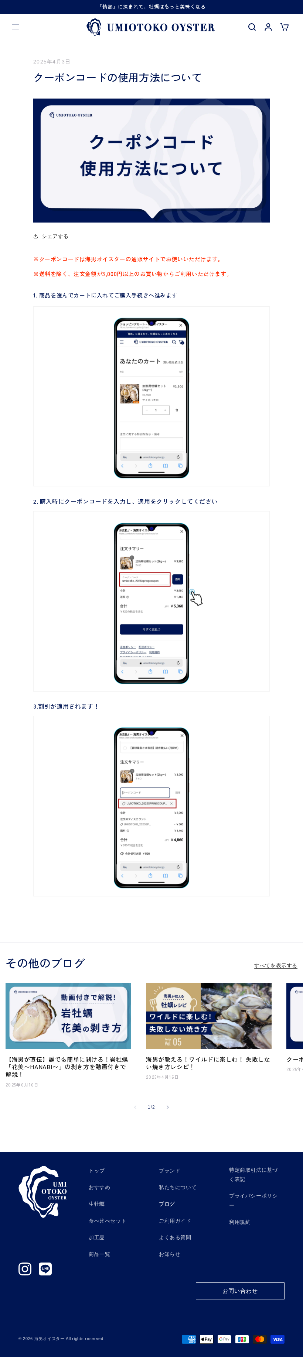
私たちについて (178, 1187)
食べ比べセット (107, 1221)
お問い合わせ (240, 1291)
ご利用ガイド (175, 1221)
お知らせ (169, 1254)
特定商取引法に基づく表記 (253, 1174)
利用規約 (240, 1222)
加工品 (97, 1237)
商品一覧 (99, 1254)
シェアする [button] (55, 236)
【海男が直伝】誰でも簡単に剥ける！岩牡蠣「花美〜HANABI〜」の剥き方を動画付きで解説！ (67, 1066)
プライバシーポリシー (253, 1200)
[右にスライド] (168, 1107)
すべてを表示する (275, 965)
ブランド (169, 1171)
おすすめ (99, 1187)
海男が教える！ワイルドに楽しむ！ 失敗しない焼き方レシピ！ (208, 1063)
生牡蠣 (97, 1204)
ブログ (167, 1204)
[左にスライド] (135, 1107)
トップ (97, 1171)
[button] (15, 27)
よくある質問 (175, 1237)
